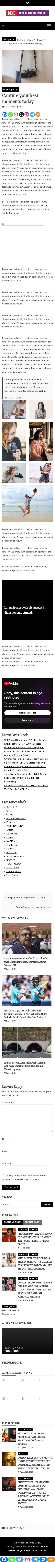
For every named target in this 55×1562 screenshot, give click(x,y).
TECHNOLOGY (14, 863)
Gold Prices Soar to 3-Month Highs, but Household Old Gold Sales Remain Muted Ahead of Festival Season (24, 751)
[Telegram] (32, 114)
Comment (8, 1102)
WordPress (12, 875)
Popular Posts (13, 1222)
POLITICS (11, 852)
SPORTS (11, 860)
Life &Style (11, 833)
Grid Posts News (13, 1528)
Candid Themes (38, 1550)
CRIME (9, 814)
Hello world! (10, 1310)
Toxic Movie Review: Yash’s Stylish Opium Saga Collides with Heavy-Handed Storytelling (25, 778)
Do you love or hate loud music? (31, 907)
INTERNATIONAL (15, 826)
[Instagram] (26, 114)
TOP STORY (12, 867)
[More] (37, 114)
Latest (9, 829)
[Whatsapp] (10, 114)
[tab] (12, 1222)
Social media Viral (15, 856)
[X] (21, 114)
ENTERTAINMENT (16, 818)
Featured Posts (12, 1362)
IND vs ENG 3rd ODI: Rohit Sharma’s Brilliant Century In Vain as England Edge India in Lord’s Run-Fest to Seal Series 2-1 (25, 1014)
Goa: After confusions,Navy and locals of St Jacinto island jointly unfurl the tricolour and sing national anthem (35, 1289)
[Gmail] (15, 114)
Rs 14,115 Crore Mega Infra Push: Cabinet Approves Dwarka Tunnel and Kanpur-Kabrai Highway (25, 1066)
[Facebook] (4, 114)
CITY (8, 810)
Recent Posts (33, 1222)
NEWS (9, 848)
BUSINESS (11, 807)
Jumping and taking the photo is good (26, 897)
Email (5, 1151)
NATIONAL (12, 844)
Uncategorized (10, 89)
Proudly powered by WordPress (23, 1546)
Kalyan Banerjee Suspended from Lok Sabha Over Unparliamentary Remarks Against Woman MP (26, 962)
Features (10, 822)
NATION (10, 841)
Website (6, 1163)
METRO (10, 837)
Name (6, 1139)
